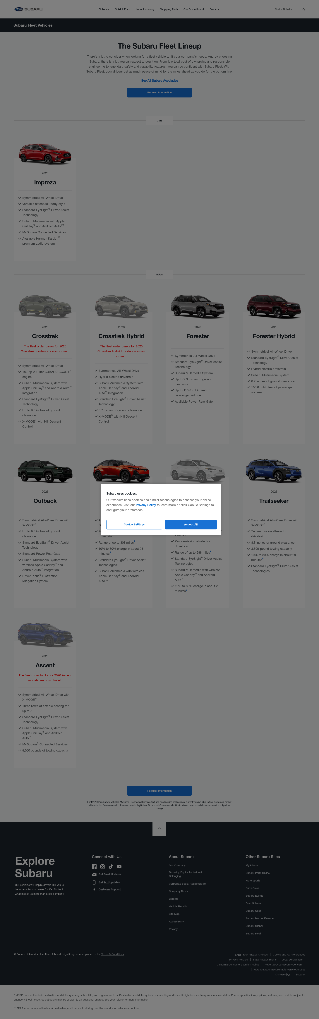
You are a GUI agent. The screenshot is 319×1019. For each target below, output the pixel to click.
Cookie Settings (134, 524)
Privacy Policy (146, 505)
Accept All (191, 524)
